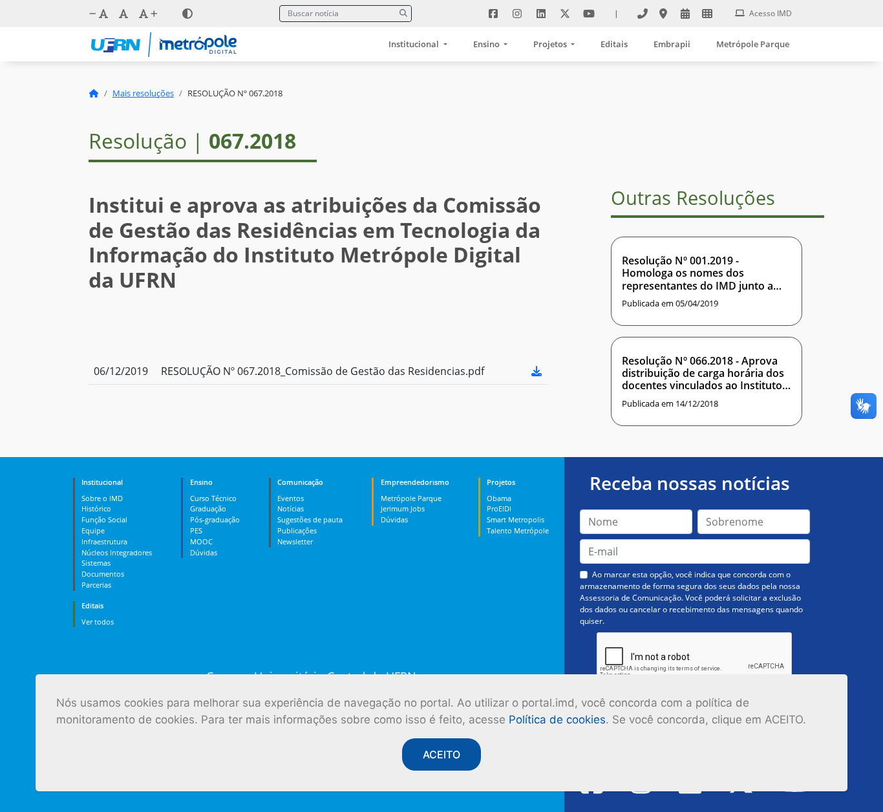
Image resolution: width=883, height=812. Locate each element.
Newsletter (295, 541)
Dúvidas (203, 552)
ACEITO (441, 754)
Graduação (208, 508)
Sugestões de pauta (310, 519)
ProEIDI (499, 508)
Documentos (102, 574)
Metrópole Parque (752, 44)
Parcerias (96, 585)
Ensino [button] (487, 44)
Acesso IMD (769, 13)
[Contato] (642, 13)
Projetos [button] (551, 44)
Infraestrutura (104, 541)
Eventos (290, 498)
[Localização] (663, 13)
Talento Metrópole (518, 530)
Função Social (104, 519)
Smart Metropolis (515, 519)
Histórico (96, 508)
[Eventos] (685, 13)
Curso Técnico (213, 498)
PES (196, 530)
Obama (499, 498)
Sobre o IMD (102, 498)
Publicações (297, 530)
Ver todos (97, 621)
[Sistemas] (707, 13)
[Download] (536, 371)
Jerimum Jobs (403, 508)
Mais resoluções (143, 93)
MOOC (201, 541)
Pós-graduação (215, 519)
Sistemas (96, 563)
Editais (614, 44)
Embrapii (672, 44)
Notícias (290, 508)
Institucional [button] (414, 44)
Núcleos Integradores (116, 552)
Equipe (93, 530)
